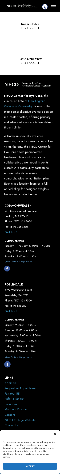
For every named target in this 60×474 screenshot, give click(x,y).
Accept (30, 466)
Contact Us (11, 425)
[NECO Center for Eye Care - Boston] (22, 6)
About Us (10, 383)
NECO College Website (20, 420)
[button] (55, 434)
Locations (11, 404)
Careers (10, 415)
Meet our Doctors (16, 409)
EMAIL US (11, 232)
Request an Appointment (20, 388)
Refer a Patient (14, 399)
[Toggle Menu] (53, 8)
